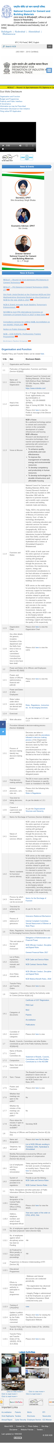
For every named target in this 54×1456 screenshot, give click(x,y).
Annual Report (7, 1420)
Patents (29, 1015)
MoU (27, 1010)
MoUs (29, 1412)
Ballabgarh (6, 31)
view (27, 1307)
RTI (16, 42)
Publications (30, 1025)
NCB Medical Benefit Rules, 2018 (38, 979)
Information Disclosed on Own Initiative (15, 109)
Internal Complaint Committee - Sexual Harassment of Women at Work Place (38, 923)
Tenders (18, 1416)
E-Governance (5, 104)
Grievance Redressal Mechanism (38, 916)
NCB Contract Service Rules (36, 964)
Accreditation (31, 1020)
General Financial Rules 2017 (37, 952)
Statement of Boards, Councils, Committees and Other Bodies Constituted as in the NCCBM (38, 1059)
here (43, 354)
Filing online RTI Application (10, 111)
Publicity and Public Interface (11, 101)
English (36, 42)
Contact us (20, 1426)
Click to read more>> (30, 1394)
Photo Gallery (33, 1426)
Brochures (31, 1416)
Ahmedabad (34, 31)
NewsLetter (46, 1416)
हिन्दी (30, 42)
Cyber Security (20, 1420)
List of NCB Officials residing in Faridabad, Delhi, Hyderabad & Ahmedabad (38, 1146)
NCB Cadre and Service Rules (37, 960)
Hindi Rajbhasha (8, 1416)
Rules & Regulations (33, 793)
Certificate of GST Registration (37, 1000)
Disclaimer (13, 1429)
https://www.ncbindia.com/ (36, 388)
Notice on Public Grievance (14, 329)
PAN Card (29, 1005)
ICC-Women (47, 1420)
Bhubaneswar (9, 34)
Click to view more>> (12, 1391)
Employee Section (34, 1420)
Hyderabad (20, 31)
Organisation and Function (10, 96)
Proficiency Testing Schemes (15, 341)
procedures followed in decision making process (38, 737)
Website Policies (27, 1429)
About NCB (8, 1426)
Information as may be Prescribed (13, 106)
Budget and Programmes (9, 99)
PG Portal (23, 42)
